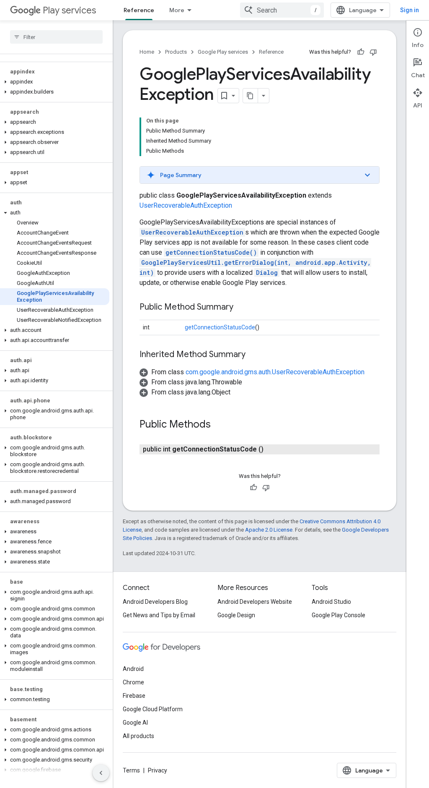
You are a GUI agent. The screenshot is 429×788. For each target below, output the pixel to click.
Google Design (236, 615)
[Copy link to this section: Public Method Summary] (241, 308)
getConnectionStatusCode (220, 327)
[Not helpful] (373, 52)
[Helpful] (360, 52)
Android (133, 668)
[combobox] (282, 10)
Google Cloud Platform (153, 709)
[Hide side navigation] (101, 773)
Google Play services (223, 52)
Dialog (267, 273)
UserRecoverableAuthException (186, 205)
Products (176, 52)
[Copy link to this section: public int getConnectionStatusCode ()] (272, 449)
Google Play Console (338, 615)
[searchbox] (56, 37)
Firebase (134, 695)
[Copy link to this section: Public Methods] (219, 425)
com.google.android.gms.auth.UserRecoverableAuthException (275, 372)
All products (138, 736)
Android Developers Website (254, 601)
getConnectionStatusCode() (211, 252)
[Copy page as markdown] (250, 96)
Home (147, 52)
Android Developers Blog (155, 601)
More (176, 10)
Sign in (409, 10)
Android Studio (331, 601)
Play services (69, 10)
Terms (131, 770)
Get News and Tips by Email (159, 615)
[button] (54, 82)
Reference (139, 10)
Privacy (157, 770)
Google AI (135, 722)
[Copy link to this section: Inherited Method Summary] (254, 355)
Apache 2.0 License (268, 530)
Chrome (133, 682)
